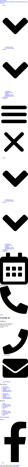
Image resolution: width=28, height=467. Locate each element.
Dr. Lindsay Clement (9, 48)
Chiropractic (7, 91)
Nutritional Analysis (9, 94)
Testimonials (5, 97)
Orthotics (7, 93)
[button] (14, 128)
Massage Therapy (9, 92)
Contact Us (5, 98)
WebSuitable (15, 466)
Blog (4, 408)
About (4, 403)
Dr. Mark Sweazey (9, 47)
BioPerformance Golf (9, 95)
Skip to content (3, 0)
